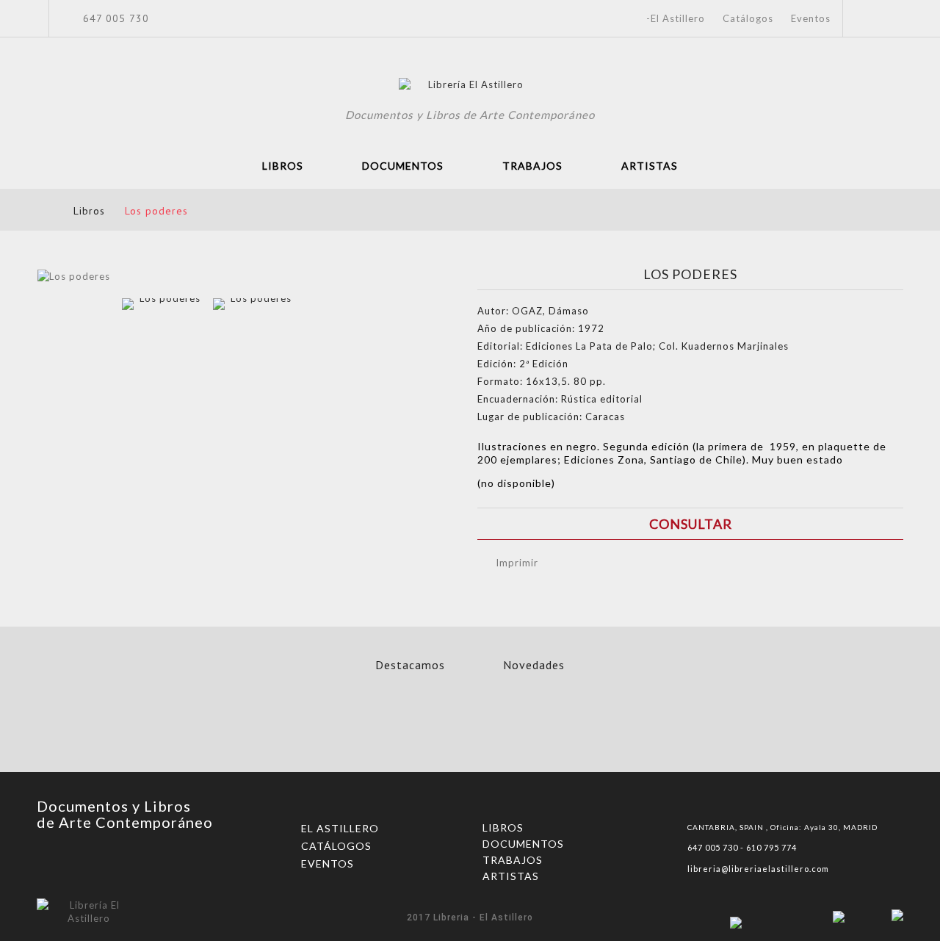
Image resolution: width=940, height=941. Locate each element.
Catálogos (748, 18)
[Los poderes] (164, 340)
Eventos (811, 18)
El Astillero (340, 828)
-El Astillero (675, 18)
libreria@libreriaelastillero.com (758, 868)
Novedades (534, 664)
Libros (282, 165)
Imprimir (517, 563)
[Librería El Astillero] (470, 86)
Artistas (649, 165)
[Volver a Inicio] (41, 210)
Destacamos (410, 664)
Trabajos (532, 165)
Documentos (403, 165)
